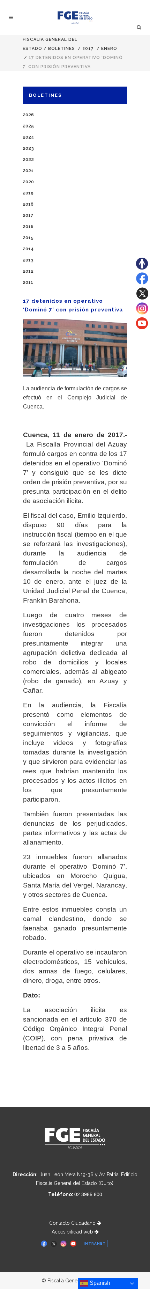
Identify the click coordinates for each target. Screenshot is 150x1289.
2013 (28, 260)
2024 (28, 137)
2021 (28, 170)
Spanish (99, 1283)
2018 (28, 204)
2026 (28, 114)
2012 (28, 271)
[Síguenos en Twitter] (142, 298)
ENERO (109, 48)
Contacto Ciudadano (73, 1223)
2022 (28, 159)
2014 (28, 248)
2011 (28, 282)
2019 (28, 193)
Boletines (61, 48)
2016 (28, 226)
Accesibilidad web (73, 1232)
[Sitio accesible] (142, 268)
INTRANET (95, 1243)
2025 (28, 125)
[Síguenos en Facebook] (142, 283)
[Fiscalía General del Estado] (75, 17)
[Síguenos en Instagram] (142, 313)
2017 (88, 48)
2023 (28, 148)
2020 (28, 181)
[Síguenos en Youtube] (142, 327)
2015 (28, 237)
